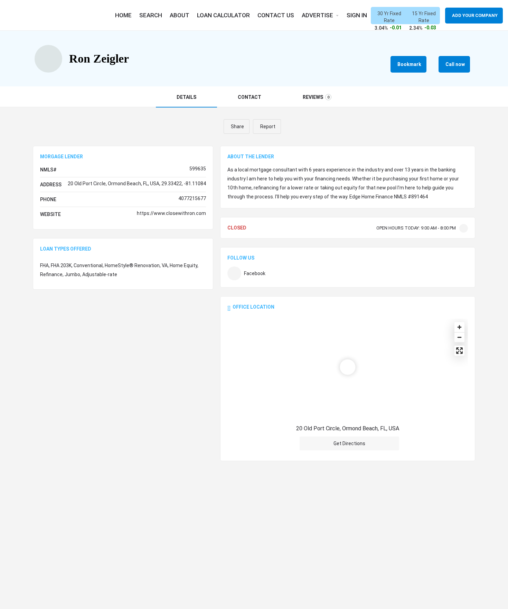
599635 (197, 168)
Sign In (357, 15)
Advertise (317, 15)
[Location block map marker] (347, 367)
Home (123, 15)
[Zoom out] (459, 337)
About (179, 15)
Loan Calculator (223, 15)
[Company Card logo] (48, 59)
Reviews (316, 97)
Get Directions (349, 443)
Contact (249, 97)
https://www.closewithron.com (171, 213)
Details (186, 97)
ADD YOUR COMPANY (475, 15)
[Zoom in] (459, 327)
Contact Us (275, 15)
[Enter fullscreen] (459, 351)
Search (150, 15)
